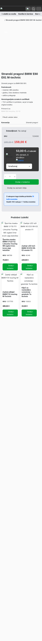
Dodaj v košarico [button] (10, 267)
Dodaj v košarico (22, 182)
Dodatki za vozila (7, 14)
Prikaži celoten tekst (10, 117)
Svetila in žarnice (24, 14)
